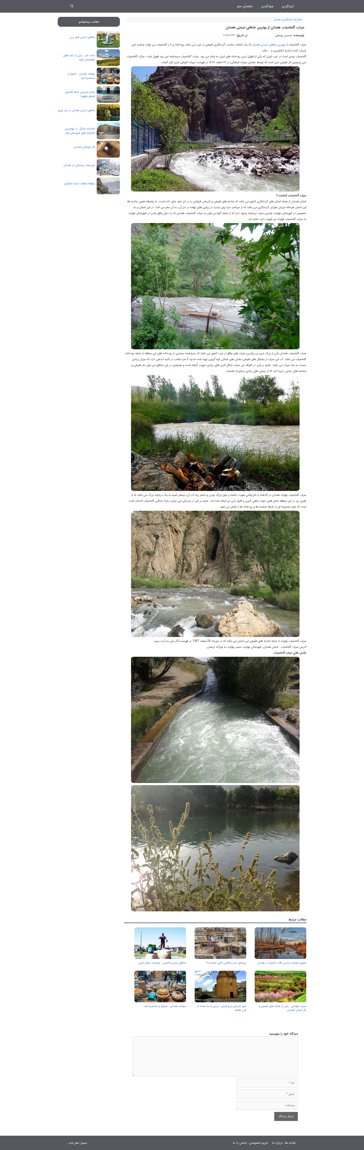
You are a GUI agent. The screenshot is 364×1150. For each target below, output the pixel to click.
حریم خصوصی (258, 1142)
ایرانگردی (288, 6)
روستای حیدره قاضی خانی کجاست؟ (226, 963)
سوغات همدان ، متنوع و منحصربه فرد (165, 1006)
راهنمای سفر (245, 6)
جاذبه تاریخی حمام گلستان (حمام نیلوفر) (80, 94)
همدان (277, 19)
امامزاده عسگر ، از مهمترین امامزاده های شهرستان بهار (80, 130)
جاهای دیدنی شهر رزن (82, 37)
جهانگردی (267, 6)
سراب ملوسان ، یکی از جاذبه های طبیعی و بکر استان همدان (282, 1008)
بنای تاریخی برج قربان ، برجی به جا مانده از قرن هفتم (221, 1008)
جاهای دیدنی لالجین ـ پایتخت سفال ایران (162, 963)
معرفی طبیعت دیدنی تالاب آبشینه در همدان (281, 963)
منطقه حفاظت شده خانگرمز (79, 183)
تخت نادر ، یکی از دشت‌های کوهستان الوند (79, 57)
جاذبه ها (298, 19)
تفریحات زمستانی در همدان (79, 165)
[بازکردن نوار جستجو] (72, 6)
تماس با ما (240, 1142)
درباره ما (277, 1142)
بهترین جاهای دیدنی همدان (268, 44)
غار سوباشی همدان (84, 147)
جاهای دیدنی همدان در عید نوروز (76, 110)
